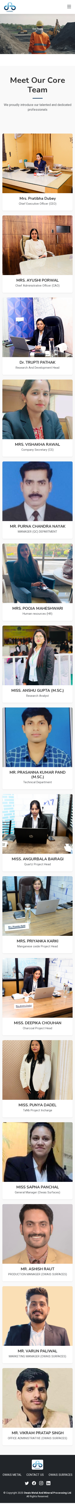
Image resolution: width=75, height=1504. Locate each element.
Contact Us (35, 1475)
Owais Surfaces (60, 1475)
